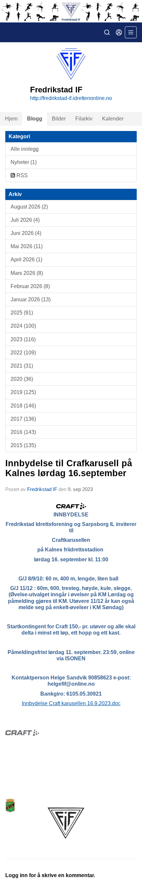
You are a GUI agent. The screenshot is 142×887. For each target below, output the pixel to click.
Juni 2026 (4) (26, 233)
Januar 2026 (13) (31, 299)
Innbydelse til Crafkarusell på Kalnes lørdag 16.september (68, 468)
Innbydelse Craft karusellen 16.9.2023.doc (71, 703)
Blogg (34, 118)
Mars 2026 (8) (27, 273)
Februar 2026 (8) (30, 286)
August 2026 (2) (29, 207)
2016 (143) (23, 432)
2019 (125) (23, 392)
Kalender (113, 118)
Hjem (11, 118)
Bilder (59, 118)
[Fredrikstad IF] (71, 11)
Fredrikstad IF (42, 489)
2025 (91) (22, 312)
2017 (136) (23, 419)
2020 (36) (22, 379)
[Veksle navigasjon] (131, 32)
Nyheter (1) (24, 162)
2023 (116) (23, 339)
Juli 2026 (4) (25, 220)
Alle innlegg (25, 149)
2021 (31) (22, 366)
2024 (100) (23, 326)
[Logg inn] (119, 32)
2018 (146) (23, 406)
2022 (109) (23, 352)
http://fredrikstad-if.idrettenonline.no (71, 98)
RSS (21, 175)
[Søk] (107, 32)
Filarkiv (83, 118)
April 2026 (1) (26, 259)
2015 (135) (23, 445)
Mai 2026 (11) (27, 246)
